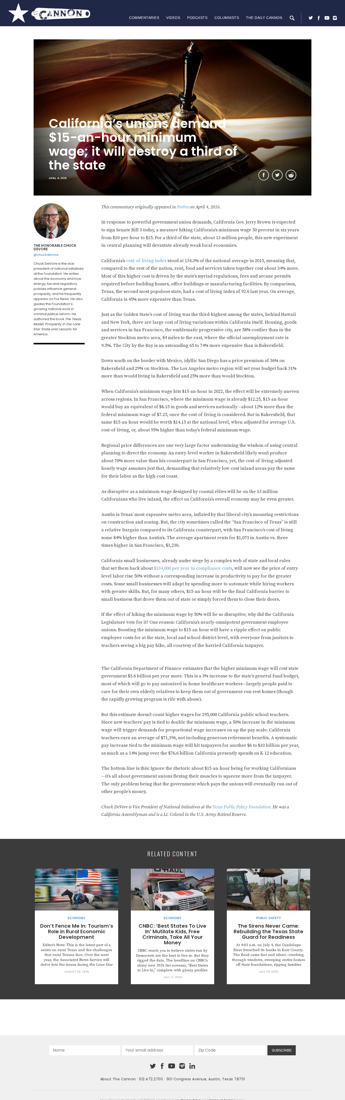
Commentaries (144, 18)
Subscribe (282, 1050)
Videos (173, 18)
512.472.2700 (151, 1079)
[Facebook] (319, 18)
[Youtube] (327, 18)
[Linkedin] (192, 1066)
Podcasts (197, 18)
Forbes (183, 207)
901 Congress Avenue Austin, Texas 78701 (205, 1079)
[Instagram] (335, 18)
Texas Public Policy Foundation (241, 807)
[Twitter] (311, 18)
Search (292, 18)
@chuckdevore (46, 254)
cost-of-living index (146, 261)
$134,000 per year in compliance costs (193, 568)
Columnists (226, 18)
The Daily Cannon (264, 18)
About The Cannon (118, 1079)
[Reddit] (291, 175)
